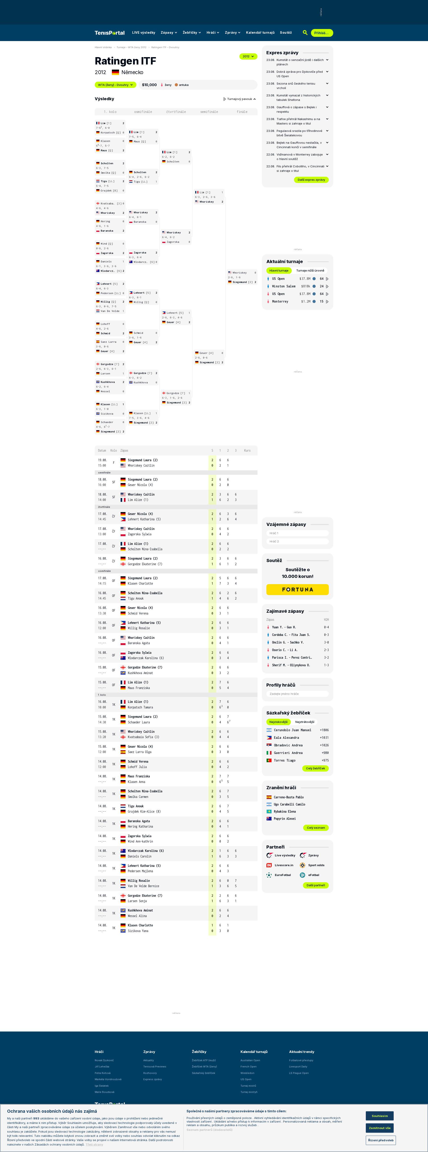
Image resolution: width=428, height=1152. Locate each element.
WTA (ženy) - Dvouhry (113, 85)
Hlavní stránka (103, 47)
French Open (249, 1066)
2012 (246, 56)
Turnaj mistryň (249, 1092)
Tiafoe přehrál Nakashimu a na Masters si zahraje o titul (298, 121)
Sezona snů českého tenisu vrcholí (296, 86)
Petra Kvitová (103, 1073)
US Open (246, 1079)
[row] (176, 462)
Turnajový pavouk (240, 99)
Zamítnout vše (380, 1128)
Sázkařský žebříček (203, 1073)
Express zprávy (152, 1079)
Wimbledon (247, 1073)
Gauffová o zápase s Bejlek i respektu (297, 109)
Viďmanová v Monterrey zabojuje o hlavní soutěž (300, 157)
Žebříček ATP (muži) (204, 1060)
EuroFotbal (283, 875)
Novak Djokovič (104, 1060)
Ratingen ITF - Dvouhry (165, 47)
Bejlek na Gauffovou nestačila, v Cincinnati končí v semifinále (299, 145)
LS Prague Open (299, 1073)
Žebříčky (190, 32)
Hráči (211, 32)
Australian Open (250, 1060)
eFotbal (313, 875)
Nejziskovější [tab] (279, 722)
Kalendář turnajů (260, 32)
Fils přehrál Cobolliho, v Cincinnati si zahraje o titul (300, 168)
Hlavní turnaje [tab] (279, 270)
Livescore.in (284, 865)
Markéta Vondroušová (108, 1079)
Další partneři (316, 885)
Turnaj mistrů (248, 1085)
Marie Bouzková (104, 1092)
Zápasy (167, 32)
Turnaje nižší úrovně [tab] (310, 270)
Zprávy (231, 32)
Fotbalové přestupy (301, 1060)
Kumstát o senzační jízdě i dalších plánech (300, 62)
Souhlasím (380, 1115)
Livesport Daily (298, 1066)
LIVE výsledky (143, 32)
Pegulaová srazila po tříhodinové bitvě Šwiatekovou (299, 133)
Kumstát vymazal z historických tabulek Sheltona (298, 97)
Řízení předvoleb (380, 1140)
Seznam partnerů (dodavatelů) (210, 1129)
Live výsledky (285, 855)
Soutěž (286, 32)
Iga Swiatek (102, 1085)
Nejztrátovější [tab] (304, 722)
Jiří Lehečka (102, 1066)
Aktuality (148, 1060)
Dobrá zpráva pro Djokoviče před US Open (300, 74)
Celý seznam (316, 827)
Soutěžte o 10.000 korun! (297, 573)
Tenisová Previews (154, 1066)
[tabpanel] (297, 290)
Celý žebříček (315, 768)
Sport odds (316, 865)
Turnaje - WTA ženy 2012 (131, 47)
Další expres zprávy (311, 179)
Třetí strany (94, 1144)
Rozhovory (150, 1073)
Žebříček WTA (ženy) (204, 1066)
